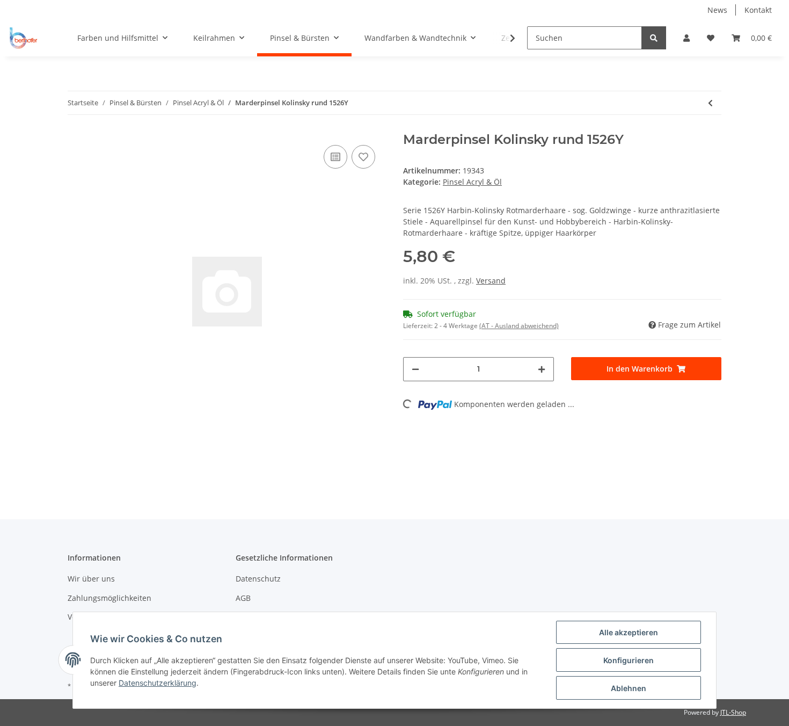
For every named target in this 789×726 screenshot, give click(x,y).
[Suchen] (653, 37)
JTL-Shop (733, 712)
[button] (686, 37)
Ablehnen (628, 688)
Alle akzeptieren (628, 632)
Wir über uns (91, 578)
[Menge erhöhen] (541, 369)
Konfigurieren (628, 660)
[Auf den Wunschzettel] (363, 157)
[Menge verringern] (415, 369)
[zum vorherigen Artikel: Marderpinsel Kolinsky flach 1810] (710, 102)
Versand (491, 280)
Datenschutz (258, 578)
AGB (243, 598)
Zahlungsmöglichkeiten (109, 598)
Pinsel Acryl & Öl (472, 182)
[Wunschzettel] (710, 37)
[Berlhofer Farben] (24, 38)
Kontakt (758, 10)
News (717, 10)
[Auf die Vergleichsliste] (335, 157)
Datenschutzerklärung (157, 682)
